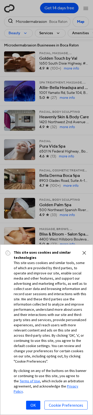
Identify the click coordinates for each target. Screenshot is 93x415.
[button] (84, 253)
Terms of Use (30, 381)
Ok (33, 405)
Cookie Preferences (66, 405)
